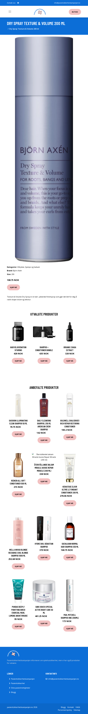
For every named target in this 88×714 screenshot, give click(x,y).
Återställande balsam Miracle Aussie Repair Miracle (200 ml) (44, 467)
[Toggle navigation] (10, 12)
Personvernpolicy (65, 710)
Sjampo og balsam (32, 267)
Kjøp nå (13, 287)
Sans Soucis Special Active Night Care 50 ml (44, 609)
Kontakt (70, 707)
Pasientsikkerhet (18, 683)
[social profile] (18, 3)
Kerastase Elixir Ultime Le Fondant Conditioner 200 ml (69, 489)
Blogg (13, 692)
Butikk (75, 12)
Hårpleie (20, 267)
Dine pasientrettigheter (20, 688)
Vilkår (78, 707)
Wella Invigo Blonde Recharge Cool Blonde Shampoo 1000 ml (18, 552)
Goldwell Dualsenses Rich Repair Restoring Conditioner (69, 423)
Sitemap (77, 710)
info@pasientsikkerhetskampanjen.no (67, 3)
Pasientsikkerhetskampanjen (23, 679)
